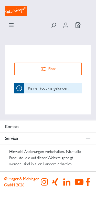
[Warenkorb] (87, 23)
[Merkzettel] (78, 25)
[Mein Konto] (66, 25)
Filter (51, 69)
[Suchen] (53, 25)
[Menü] (11, 25)
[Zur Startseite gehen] (48, 11)
